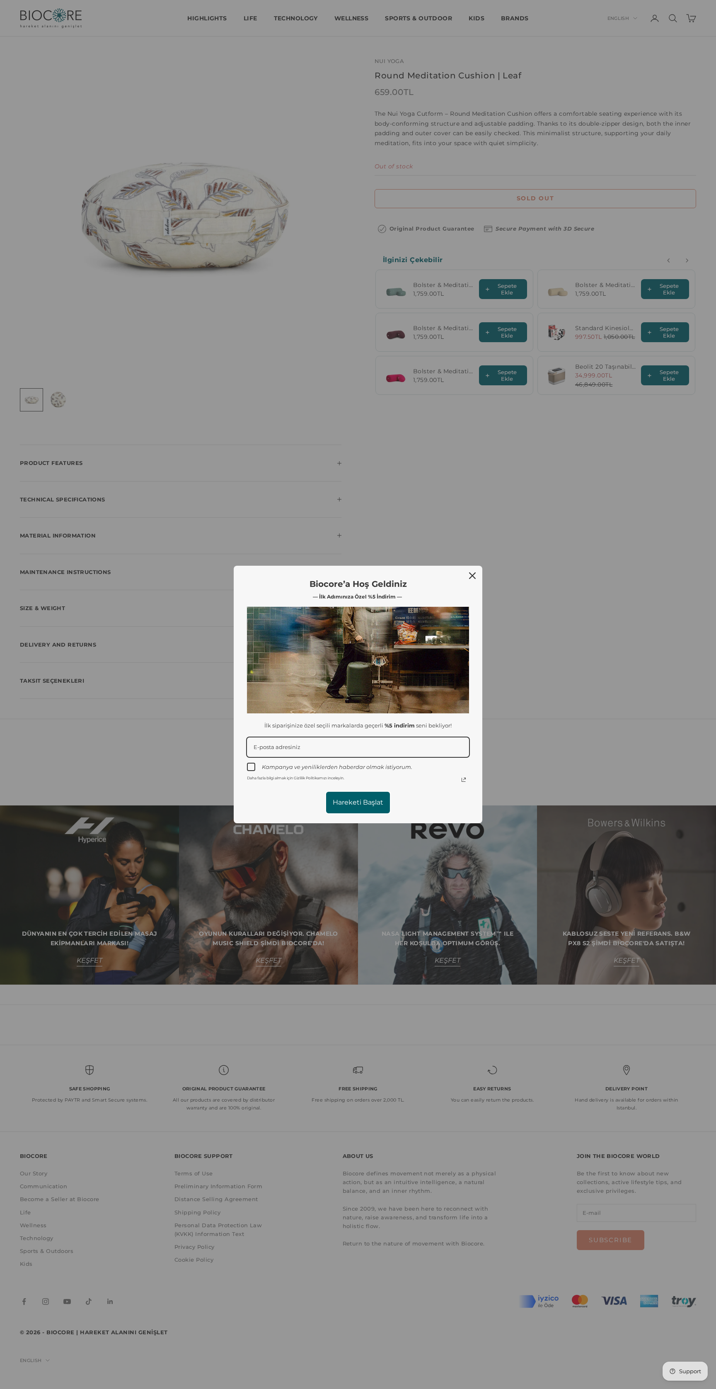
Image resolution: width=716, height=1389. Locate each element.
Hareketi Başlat (358, 802)
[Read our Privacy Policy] (464, 780)
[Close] (472, 576)
